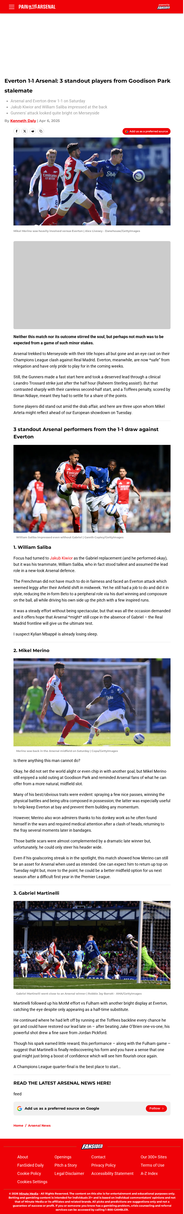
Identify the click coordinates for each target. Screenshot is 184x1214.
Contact (98, 1157)
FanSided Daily (30, 1165)
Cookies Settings (32, 1181)
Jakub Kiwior (61, 558)
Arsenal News (39, 1126)
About (22, 1157)
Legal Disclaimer (69, 1173)
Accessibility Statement (112, 1173)
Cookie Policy (29, 1173)
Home (18, 1126)
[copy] (41, 131)
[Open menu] (11, 6)
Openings (63, 1157)
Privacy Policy (103, 1165)
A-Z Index (149, 1173)
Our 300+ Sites (154, 1157)
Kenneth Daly (23, 121)
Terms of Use (152, 1165)
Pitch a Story (66, 1165)
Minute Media (28, 1193)
